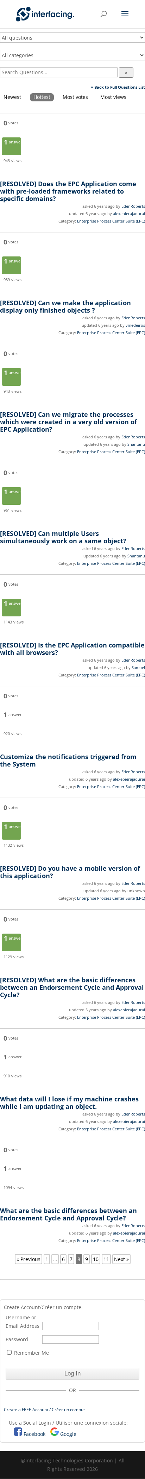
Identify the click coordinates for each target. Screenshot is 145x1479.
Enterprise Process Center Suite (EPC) (111, 221)
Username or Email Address (22, 1321)
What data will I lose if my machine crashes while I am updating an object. (69, 1103)
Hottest (41, 97)
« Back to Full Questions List (118, 87)
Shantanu (136, 444)
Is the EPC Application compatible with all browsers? (72, 649)
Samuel (138, 667)
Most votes (75, 97)
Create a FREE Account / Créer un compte (44, 1409)
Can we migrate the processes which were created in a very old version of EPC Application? (68, 421)
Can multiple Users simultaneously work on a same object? (63, 537)
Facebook (34, 1434)
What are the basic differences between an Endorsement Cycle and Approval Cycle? (72, 987)
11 (106, 1259)
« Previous (28, 1259)
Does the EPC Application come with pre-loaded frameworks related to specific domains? (68, 191)
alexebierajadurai (129, 213)
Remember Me (31, 1352)
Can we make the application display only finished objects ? (65, 306)
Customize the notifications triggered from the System (68, 760)
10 (96, 1259)
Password (17, 1339)
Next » (121, 1259)
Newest (12, 97)
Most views (113, 97)
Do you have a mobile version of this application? (70, 872)
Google (68, 1434)
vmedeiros (135, 325)
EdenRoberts (133, 206)
